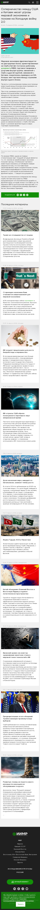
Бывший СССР (20, 846)
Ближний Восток (20, 849)
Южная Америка (20, 860)
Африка (20, 844)
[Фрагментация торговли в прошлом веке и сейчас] (20, 139)
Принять (21, 904)
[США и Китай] (20, 41)
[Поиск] (29, 2)
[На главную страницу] (20, 834)
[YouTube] (27, 888)
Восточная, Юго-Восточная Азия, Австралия (20, 854)
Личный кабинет (21, 882)
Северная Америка (20, 857)
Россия (20, 872)
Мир (20, 840)
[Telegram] (24, 195)
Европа (20, 862)
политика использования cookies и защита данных (18, 900)
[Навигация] (37, 2)
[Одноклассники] (21, 195)
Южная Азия (20, 852)
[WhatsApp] (27, 195)
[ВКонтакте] (18, 195)
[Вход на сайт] (33, 2)
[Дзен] (18, 888)
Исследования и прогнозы (20, 869)
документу (6, 68)
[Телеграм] (22, 888)
